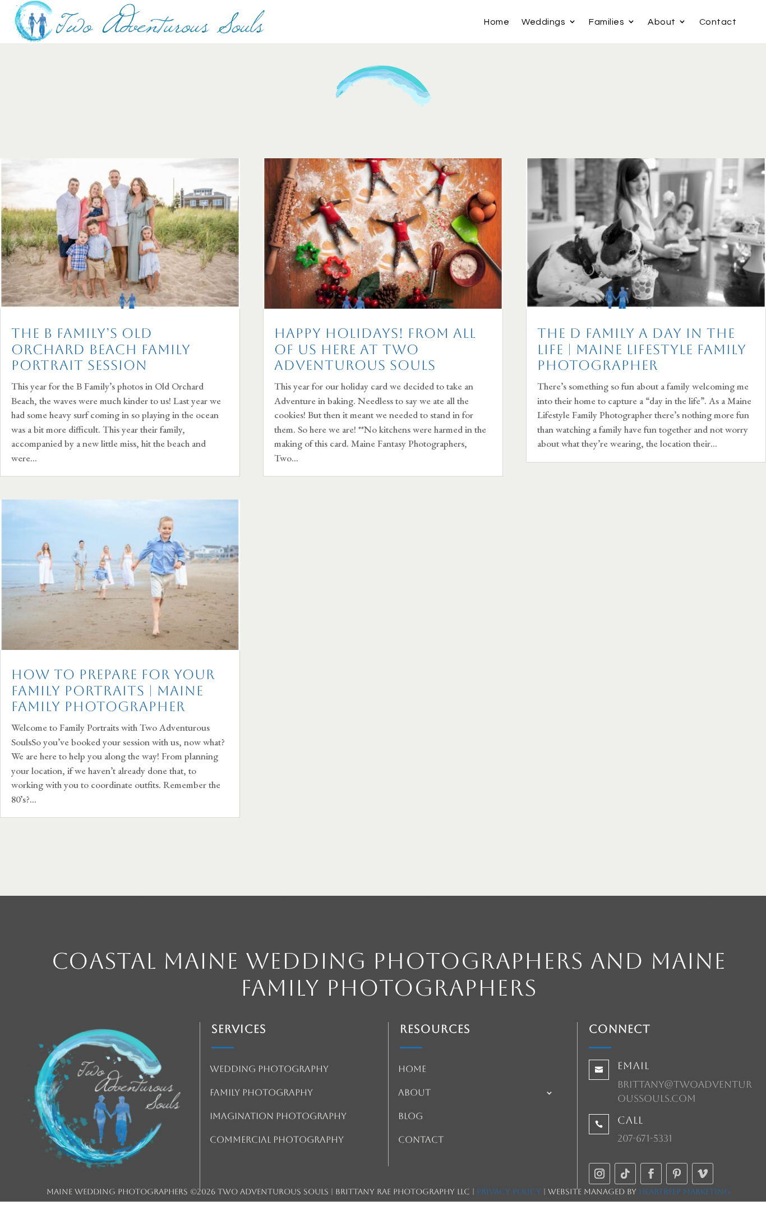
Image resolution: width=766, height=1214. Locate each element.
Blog (410, 1116)
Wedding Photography (269, 1069)
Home (496, 21)
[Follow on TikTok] (625, 1173)
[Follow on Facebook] (651, 1173)
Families (606, 21)
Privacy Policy (509, 1191)
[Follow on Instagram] (599, 1173)
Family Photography (261, 1093)
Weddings (543, 21)
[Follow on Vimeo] (702, 1173)
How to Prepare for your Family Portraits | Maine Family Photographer (113, 691)
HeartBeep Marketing (685, 1191)
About (662, 21)
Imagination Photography (278, 1116)
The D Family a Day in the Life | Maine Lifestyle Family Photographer (641, 350)
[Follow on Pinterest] (676, 1173)
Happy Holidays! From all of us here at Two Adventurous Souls (375, 350)
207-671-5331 (644, 1138)
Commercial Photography (277, 1140)
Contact (718, 21)
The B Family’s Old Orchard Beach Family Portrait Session (101, 350)
